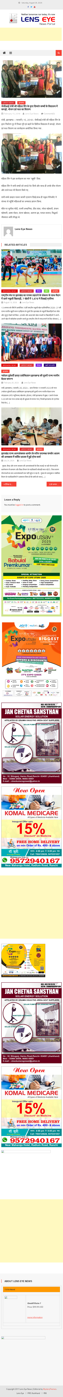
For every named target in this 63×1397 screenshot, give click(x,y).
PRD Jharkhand (34, 1393)
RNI (45, 1393)
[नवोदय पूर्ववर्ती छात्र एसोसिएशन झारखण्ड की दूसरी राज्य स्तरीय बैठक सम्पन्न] (31, 342)
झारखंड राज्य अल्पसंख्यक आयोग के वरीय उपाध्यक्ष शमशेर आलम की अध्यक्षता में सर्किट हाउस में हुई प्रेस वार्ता (30, 455)
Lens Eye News (32, 113)
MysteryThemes (49, 1389)
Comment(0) (49, 113)
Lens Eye (20, 1393)
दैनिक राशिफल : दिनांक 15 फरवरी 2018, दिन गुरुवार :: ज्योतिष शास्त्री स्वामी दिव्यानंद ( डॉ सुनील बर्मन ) (10, 484)
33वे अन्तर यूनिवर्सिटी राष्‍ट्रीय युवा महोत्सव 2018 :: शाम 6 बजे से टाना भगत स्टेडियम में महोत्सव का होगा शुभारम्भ (55, 484)
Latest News (8, 102)
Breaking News (9, 291)
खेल (46, 291)
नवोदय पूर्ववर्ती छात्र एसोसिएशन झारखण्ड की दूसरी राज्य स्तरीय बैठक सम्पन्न (30, 377)
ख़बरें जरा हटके (50, 365)
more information (35, 1317)
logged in (19, 504)
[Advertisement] (31, 907)
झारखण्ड (21, 102)
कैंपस (38, 291)
